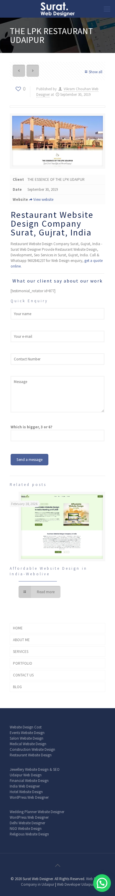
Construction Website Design (32, 749)
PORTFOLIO (22, 663)
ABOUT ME (21, 639)
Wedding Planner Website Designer (37, 811)
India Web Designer (25, 786)
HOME (18, 628)
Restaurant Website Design (31, 755)
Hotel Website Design (26, 791)
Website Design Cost (26, 727)
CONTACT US (23, 675)
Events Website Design (27, 732)
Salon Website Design (26, 738)
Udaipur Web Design (26, 775)
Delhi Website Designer (27, 822)
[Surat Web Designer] (57, 8)
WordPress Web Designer (29, 797)
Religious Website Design (29, 834)
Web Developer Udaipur (75, 884)
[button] (102, 883)
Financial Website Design (29, 780)
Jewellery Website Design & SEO (35, 769)
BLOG (17, 686)
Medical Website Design (28, 743)
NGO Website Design (26, 828)
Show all (95, 71)
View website (43, 199)
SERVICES (20, 651)
